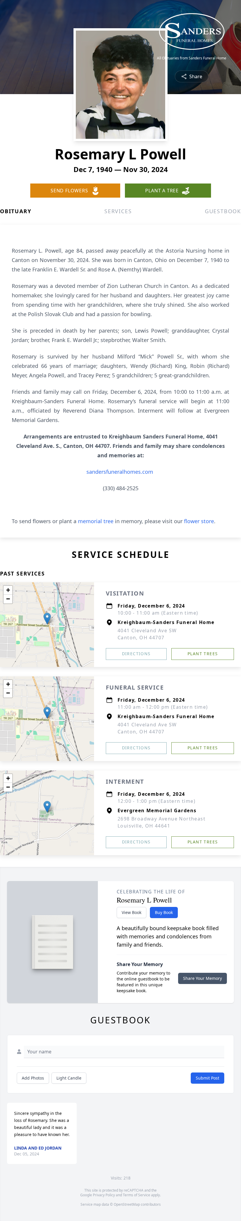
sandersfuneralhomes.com (119, 471)
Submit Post (207, 1078)
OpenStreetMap (127, 1204)
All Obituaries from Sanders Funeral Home (191, 58)
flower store (199, 521)
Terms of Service (136, 1194)
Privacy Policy (104, 1194)
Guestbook (223, 211)
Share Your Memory (202, 978)
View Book (131, 912)
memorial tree (95, 521)
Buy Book (164, 912)
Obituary (15, 211)
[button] (47, 619)
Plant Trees (203, 653)
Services (118, 211)
